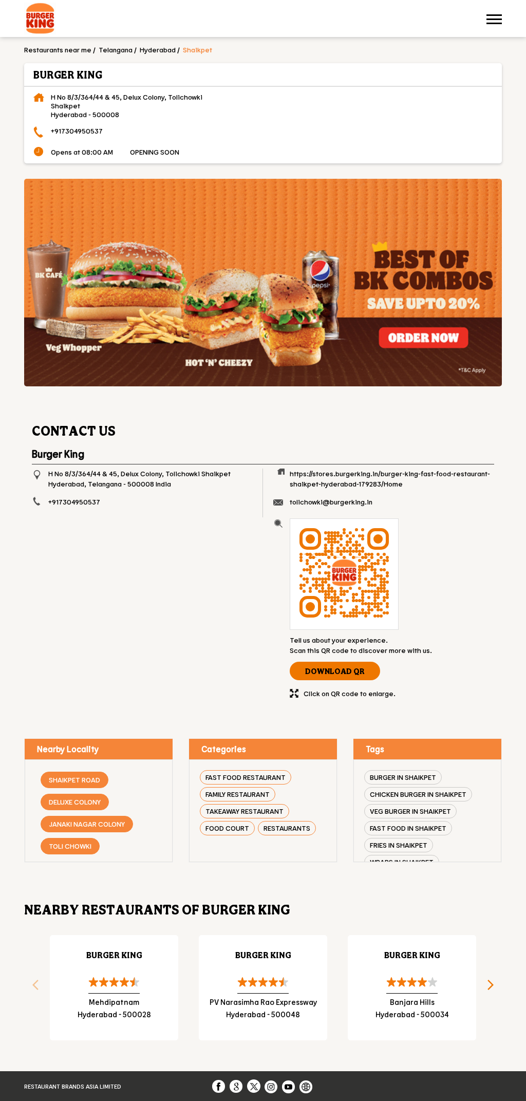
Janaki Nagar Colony (87, 823)
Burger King (114, 955)
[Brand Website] (306, 1086)
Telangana (116, 49)
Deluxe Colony (75, 801)
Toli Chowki (70, 846)
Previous (32, 988)
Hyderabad (158, 49)
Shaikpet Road (74, 779)
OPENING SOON (154, 151)
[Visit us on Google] (237, 1086)
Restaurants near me (57, 49)
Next (494, 988)
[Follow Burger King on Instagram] (272, 1086)
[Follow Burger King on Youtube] (289, 1086)
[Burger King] (40, 20)
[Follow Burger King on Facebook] (219, 1086)
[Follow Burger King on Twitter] (254, 1086)
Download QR (335, 671)
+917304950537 (77, 130)
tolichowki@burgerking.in (331, 501)
